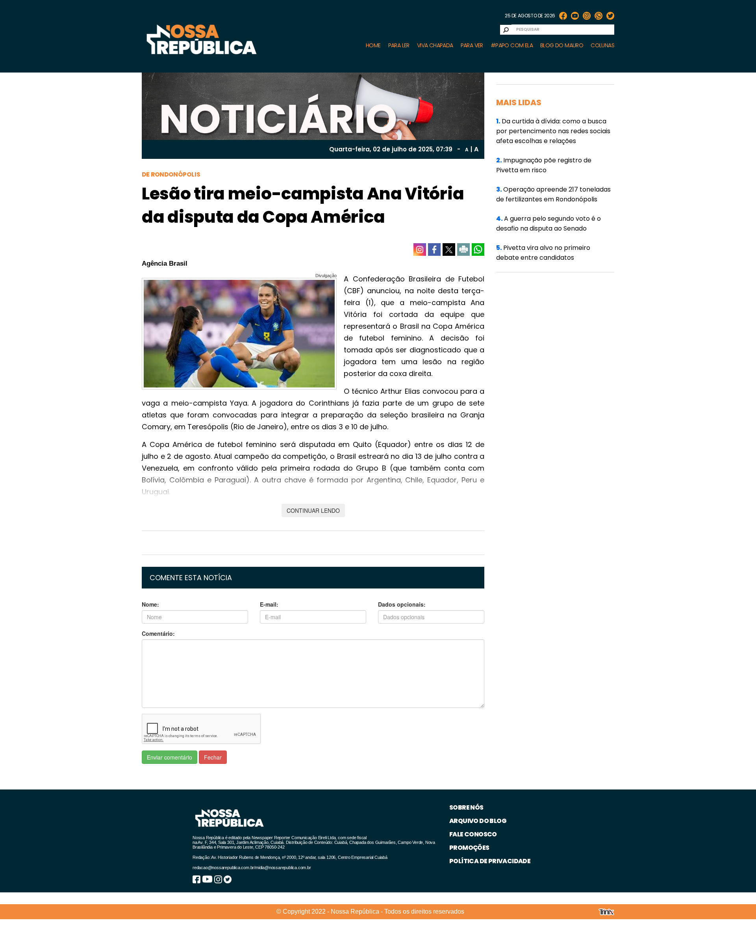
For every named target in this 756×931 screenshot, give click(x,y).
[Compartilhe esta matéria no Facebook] (434, 249)
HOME (373, 45)
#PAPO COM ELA (512, 45)
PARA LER (399, 45)
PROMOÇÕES (469, 847)
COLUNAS (602, 45)
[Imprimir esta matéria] (463, 249)
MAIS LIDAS (518, 102)
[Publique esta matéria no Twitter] (449, 249)
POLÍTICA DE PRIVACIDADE (489, 861)
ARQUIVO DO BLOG (477, 820)
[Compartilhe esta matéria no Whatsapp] (478, 249)
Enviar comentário (169, 757)
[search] (506, 30)
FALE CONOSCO (473, 834)
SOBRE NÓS (466, 807)
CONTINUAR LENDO (313, 510)
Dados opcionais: (402, 604)
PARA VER (472, 45)
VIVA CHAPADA (435, 45)
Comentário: (158, 633)
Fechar (213, 757)
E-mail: (269, 604)
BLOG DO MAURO (561, 45)
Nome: (150, 604)
